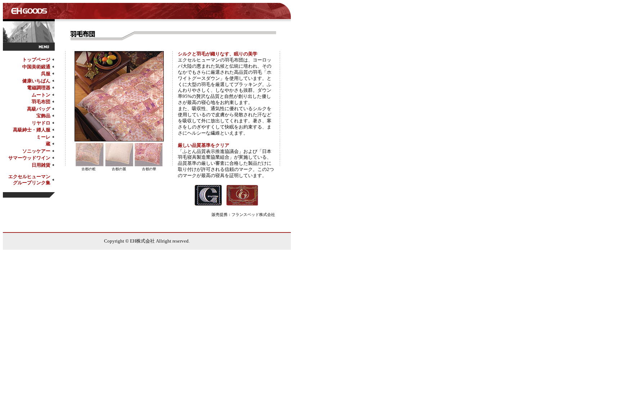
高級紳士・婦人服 (31, 129)
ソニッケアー (36, 151)
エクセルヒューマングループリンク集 (29, 179)
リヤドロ (41, 123)
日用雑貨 (41, 165)
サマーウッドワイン (29, 158)
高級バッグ (38, 109)
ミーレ (43, 137)
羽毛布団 (41, 101)
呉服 (45, 73)
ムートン (41, 95)
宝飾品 (43, 115)
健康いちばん (36, 80)
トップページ (36, 59)
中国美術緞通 (36, 66)
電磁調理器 (38, 87)
